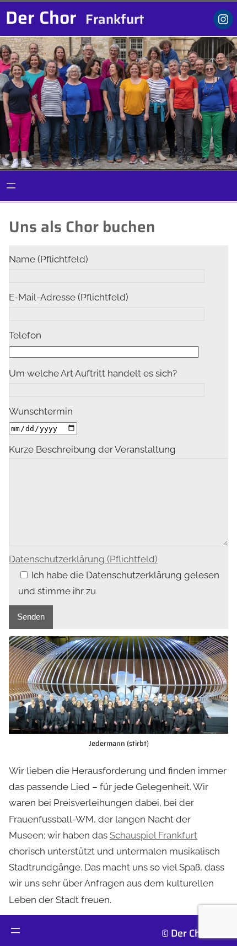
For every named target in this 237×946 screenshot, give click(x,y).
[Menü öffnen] (11, 185)
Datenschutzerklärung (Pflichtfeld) (83, 559)
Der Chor (41, 17)
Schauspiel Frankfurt (153, 835)
